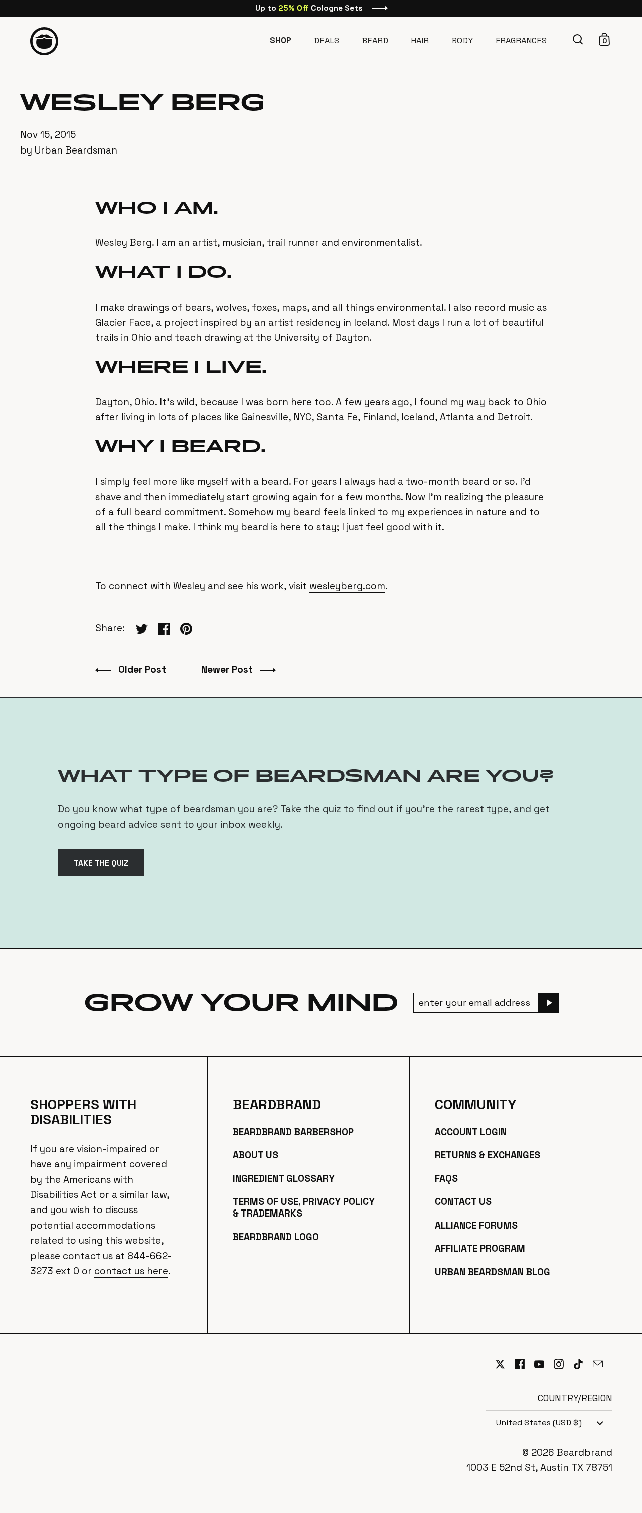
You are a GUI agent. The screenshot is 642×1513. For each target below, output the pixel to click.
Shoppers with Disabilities (83, 1112)
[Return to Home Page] (44, 41)
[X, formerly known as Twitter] (505, 1364)
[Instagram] (563, 1364)
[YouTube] (544, 1364)
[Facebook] (524, 1364)
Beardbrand (277, 1104)
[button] (579, 39)
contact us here (131, 1271)
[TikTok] (583, 1364)
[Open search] (579, 39)
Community (475, 1104)
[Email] (602, 1370)
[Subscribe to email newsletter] (549, 1003)
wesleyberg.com (347, 586)
